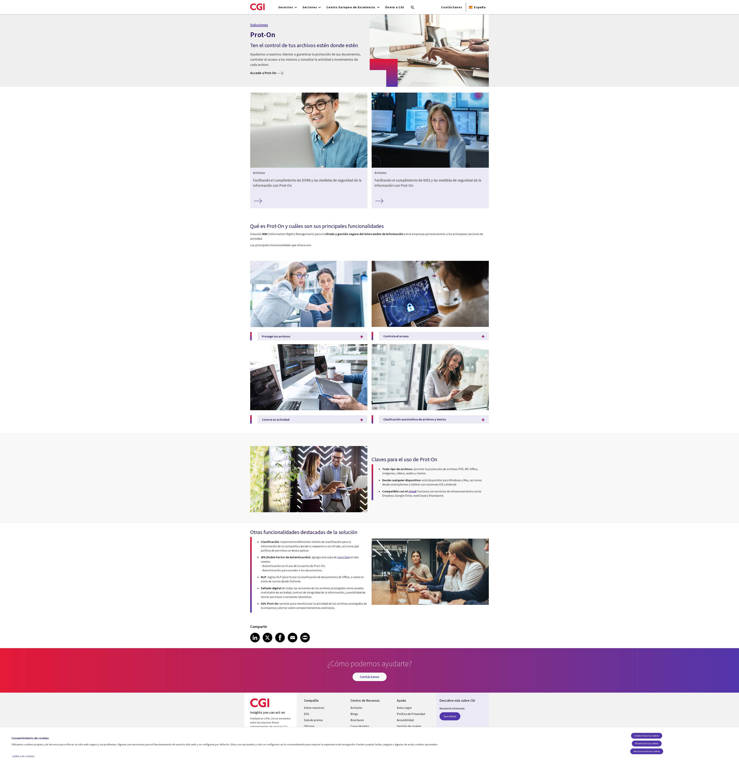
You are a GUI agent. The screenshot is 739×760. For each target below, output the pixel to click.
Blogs (354, 714)
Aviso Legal (404, 708)
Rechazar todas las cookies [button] (647, 751)
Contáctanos (451, 7)
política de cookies (23, 756)
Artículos (356, 708)
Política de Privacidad (411, 714)
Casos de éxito (359, 726)
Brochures (357, 720)
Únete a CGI (394, 7)
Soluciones (259, 25)
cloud (412, 491)
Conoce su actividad (275, 419)
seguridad (343, 557)
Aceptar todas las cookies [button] (646, 735)
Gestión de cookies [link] (409, 726)
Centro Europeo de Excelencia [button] (351, 7)
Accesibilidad (405, 720)
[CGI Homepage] (257, 6)
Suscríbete (450, 716)
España (480, 7)
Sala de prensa (313, 720)
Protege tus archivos (276, 336)
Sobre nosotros (314, 708)
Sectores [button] (310, 7)
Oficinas (309, 726)
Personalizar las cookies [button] (646, 743)
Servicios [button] (285, 7)
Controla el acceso (396, 336)
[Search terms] (412, 8)
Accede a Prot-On (263, 73)
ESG (306, 714)
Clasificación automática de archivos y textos (414, 419)
